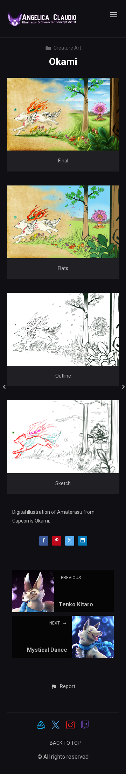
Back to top (65, 743)
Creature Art (67, 48)
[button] (63, 687)
